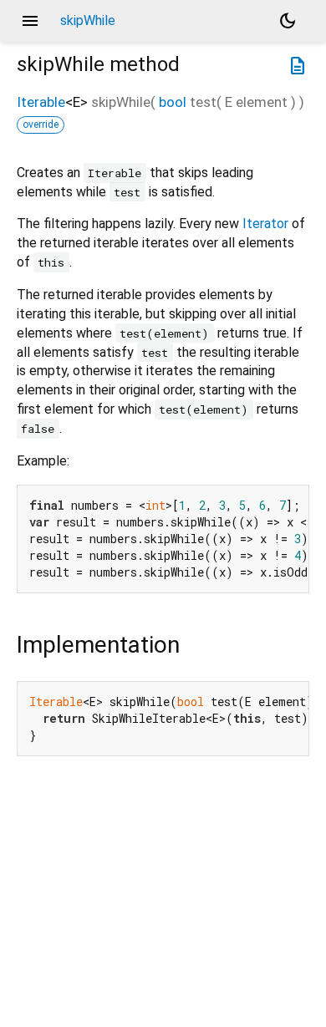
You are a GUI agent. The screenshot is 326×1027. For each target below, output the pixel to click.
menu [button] (30, 21)
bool (172, 102)
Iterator (265, 223)
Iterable (41, 102)
